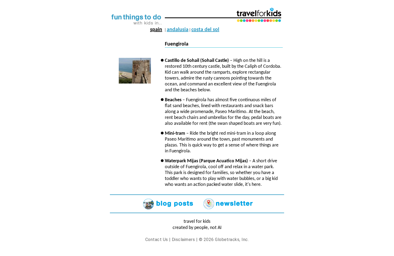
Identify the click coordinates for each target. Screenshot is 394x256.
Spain (156, 29)
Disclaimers (183, 239)
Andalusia (177, 29)
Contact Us (156, 239)
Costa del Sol (205, 29)
